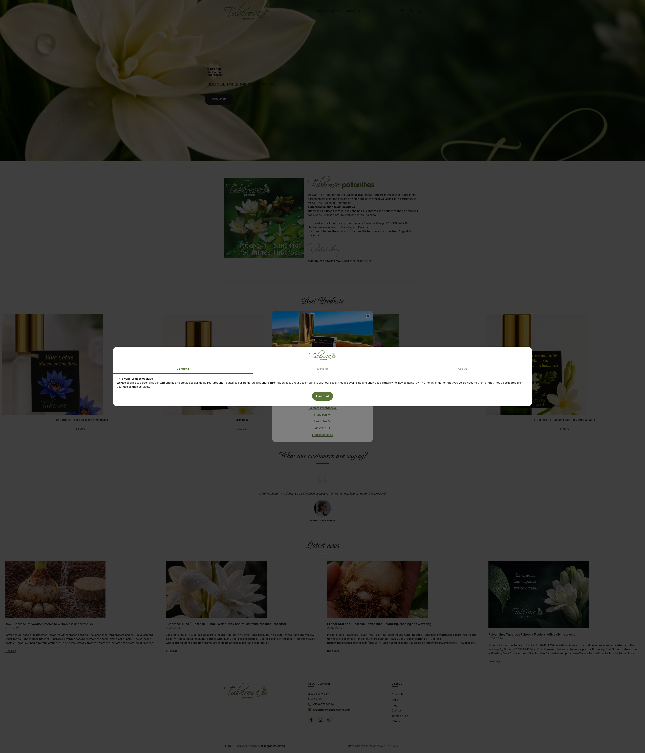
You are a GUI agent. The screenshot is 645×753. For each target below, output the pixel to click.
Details (322, 368)
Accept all (323, 396)
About (462, 368)
